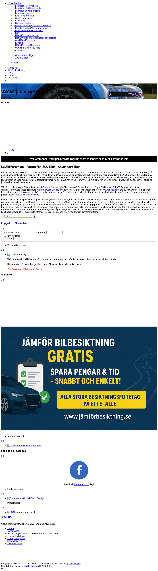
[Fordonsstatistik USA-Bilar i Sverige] (82, 498)
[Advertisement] (79, 124)
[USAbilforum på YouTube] (6, 517)
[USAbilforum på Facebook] (79, 470)
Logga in (6, 223)
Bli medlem (21, 223)
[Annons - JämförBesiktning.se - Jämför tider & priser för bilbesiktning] (79, 429)
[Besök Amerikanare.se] (82, 512)
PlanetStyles (75, 563)
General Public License (48, 190)
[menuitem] (27, 6)
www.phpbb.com (111, 190)
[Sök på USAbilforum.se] (11, 517)
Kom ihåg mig (13, 236)
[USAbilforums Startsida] (2, 517)
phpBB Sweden (31, 566)
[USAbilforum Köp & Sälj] (82, 445)
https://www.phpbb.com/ (27, 194)
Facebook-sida (81, 484)
